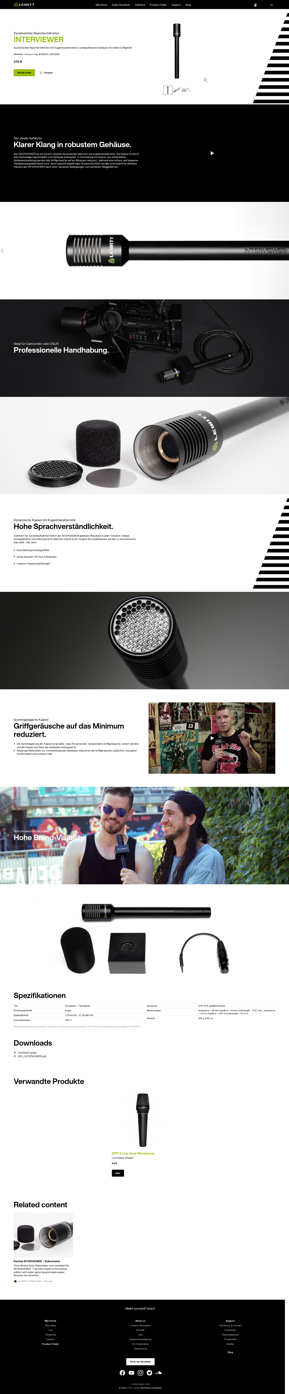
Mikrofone (101, 5)
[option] (176, 51)
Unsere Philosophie (140, 1325)
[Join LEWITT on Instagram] (140, 1373)
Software (140, 5)
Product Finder (158, 5)
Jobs (140, 1334)
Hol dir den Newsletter (140, 1361)
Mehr (117, 1173)
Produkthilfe (230, 1339)
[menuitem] (101, 5)
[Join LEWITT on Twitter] (149, 1373)
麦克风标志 (44, 54)
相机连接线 (55, 54)
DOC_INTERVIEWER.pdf (32, 1056)
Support (176, 5)
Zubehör (50, 1339)
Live (50, 1330)
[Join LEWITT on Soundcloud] (158, 1373)
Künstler (140, 1330)
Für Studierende (140, 1344)
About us (140, 1320)
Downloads (230, 1330)
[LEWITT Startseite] (24, 6)
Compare (48, 72)
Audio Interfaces (121, 5)
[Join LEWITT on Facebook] (122, 1373)
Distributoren (140, 1348)
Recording (50, 1325)
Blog (188, 5)
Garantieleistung (230, 1334)
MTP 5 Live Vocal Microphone (133, 1153)
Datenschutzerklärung (140, 1339)
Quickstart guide (27, 1052)
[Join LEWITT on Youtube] (131, 1373)
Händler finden (24, 72)
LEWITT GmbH (133, 1387)
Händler (230, 1344)
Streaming (50, 1334)
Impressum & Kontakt (230, 1325)
